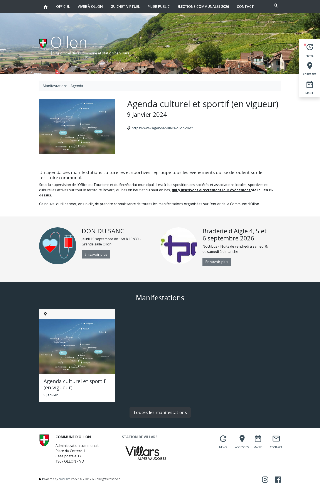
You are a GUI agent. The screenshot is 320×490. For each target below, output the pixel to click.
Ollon (69, 41)
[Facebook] (278, 479)
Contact (245, 6)
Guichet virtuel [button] (125, 6)
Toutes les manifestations (160, 412)
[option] (99, 245)
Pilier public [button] (159, 6)
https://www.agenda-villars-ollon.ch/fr (162, 128)
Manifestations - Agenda (63, 85)
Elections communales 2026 (203, 6)
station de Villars (115, 53)
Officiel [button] (63, 6)
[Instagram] (265, 479)
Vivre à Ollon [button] (90, 6)
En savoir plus (95, 254)
